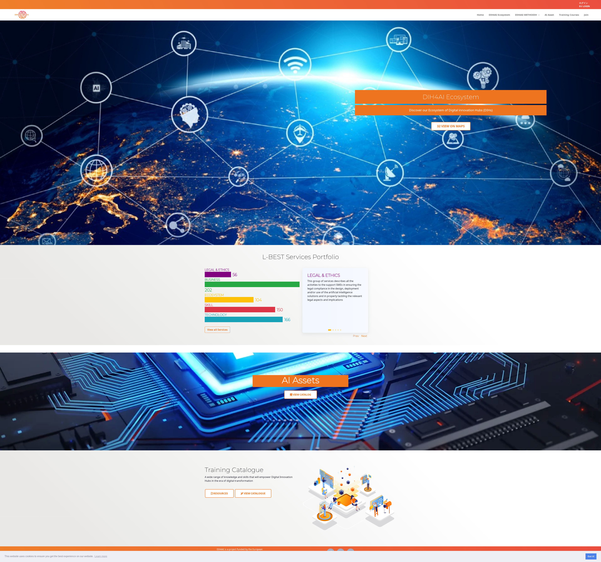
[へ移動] (22, 14)
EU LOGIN (584, 6)
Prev (356, 336)
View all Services (217, 329)
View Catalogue (254, 493)
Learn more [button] (101, 556)
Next (364, 336)
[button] (329, 330)
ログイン (583, 2)
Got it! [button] (591, 556)
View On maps (451, 126)
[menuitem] (480, 14)
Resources (220, 493)
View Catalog (301, 394)
